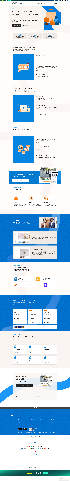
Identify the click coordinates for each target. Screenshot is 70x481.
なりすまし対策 (38, 464)
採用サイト (37, 454)
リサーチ (37, 479)
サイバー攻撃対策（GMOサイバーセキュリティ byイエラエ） (24, 464)
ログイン (48, 3)
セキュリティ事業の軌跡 (42, 464)
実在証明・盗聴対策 (18, 464)
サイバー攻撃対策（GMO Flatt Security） (33, 464)
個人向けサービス (46, 479)
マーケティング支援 (33, 479)
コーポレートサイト (34, 454)
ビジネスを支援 (27, 479)
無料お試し (55, 3)
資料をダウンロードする (25, 25)
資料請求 (51, 3)
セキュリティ (30, 479)
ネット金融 (41, 479)
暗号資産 (43, 479)
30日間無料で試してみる (16, 25)
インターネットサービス (18, 479)
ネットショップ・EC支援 (23, 479)
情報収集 (39, 479)
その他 (49, 479)
